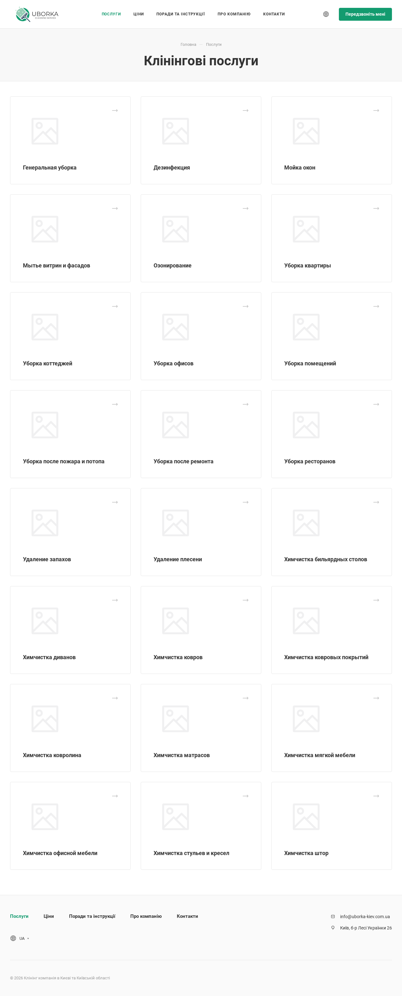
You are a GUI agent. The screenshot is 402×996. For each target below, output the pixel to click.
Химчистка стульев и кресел (191, 853)
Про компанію (146, 916)
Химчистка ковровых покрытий (326, 657)
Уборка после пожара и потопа (64, 461)
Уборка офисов (173, 363)
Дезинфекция (172, 167)
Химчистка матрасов (182, 755)
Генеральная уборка (50, 167)
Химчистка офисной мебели (60, 853)
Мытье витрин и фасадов (56, 265)
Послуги (19, 916)
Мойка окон (299, 167)
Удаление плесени (178, 559)
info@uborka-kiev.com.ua (365, 916)
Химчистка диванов (49, 657)
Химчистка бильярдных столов (325, 559)
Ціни (49, 916)
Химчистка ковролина (52, 755)
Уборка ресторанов (309, 461)
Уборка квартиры (307, 265)
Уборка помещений (310, 363)
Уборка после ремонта (184, 461)
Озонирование (173, 265)
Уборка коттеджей (47, 363)
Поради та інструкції (92, 916)
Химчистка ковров (178, 657)
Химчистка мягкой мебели (319, 755)
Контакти (187, 916)
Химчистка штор (306, 853)
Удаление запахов (47, 559)
